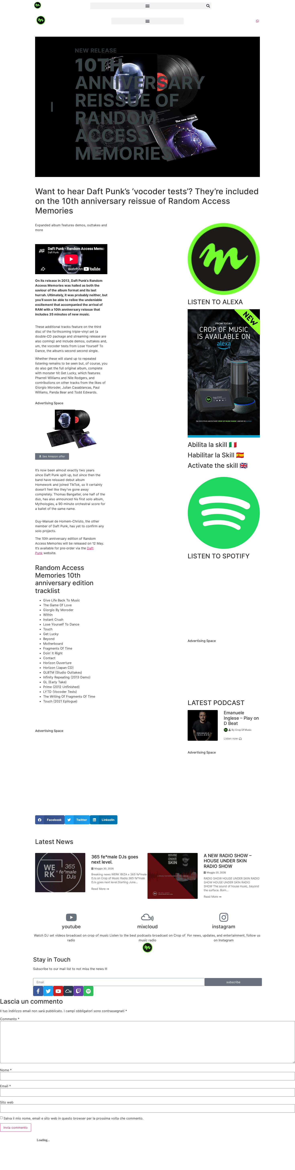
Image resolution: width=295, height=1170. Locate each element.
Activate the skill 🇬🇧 (218, 465)
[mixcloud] (147, 917)
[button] (147, 6)
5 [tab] (157, 907)
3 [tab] (230, 744)
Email (5, 1086)
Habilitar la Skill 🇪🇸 (216, 455)
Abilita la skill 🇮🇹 (212, 445)
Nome (6, 1070)
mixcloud (147, 927)
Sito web (6, 1102)
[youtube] (71, 917)
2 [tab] (224, 744)
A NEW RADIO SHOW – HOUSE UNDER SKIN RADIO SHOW (227, 861)
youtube (71, 927)
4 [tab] (151, 907)
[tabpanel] (224, 725)
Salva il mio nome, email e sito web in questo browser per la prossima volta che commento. (73, 1118)
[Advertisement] (71, 764)
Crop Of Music (243, 729)
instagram (223, 927)
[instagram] (224, 917)
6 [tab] (163, 907)
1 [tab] (218, 744)
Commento (9, 1018)
